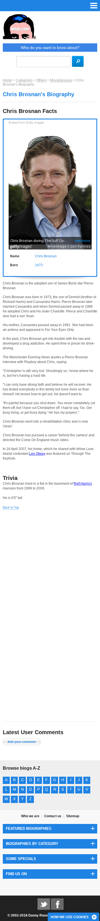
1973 (39, 265)
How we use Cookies (70, 917)
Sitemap (72, 816)
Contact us (52, 816)
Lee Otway (37, 454)
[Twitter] (44, 904)
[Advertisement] (50, 565)
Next (94, 179)
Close (94, 917)
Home (7, 80)
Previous (6, 179)
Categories (24, 80)
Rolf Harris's (83, 484)
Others (41, 80)
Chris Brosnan (46, 256)
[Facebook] (57, 904)
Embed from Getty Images (26, 122)
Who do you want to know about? (50, 47)
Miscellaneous (61, 80)
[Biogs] (50, 28)
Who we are (30, 816)
